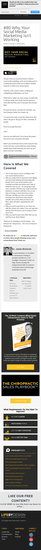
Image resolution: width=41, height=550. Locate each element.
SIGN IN (25, 15)
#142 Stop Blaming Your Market (14, 462)
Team (3, 539)
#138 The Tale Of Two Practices (14, 476)
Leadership (5, 532)
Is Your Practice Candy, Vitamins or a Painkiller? (18, 456)
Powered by (4, 12)
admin (23, 43)
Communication (9, 68)
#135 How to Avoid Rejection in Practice (16, 485)
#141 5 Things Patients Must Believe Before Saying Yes (20, 465)
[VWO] (9, 12)
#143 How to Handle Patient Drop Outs (16, 459)
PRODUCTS (18, 15)
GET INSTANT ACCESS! (20, 400)
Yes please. (35, 12)
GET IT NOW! (20, 367)
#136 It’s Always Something (13, 482)
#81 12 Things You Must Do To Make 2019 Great (26, 283)
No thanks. (23, 12)
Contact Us (23, 520)
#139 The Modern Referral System (15, 473)
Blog (16, 534)
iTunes (18, 236)
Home (17, 532)
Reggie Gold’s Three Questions (14, 479)
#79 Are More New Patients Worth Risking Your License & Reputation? (14, 288)
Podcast (17, 68)
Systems (4, 537)
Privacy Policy (15, 520)
